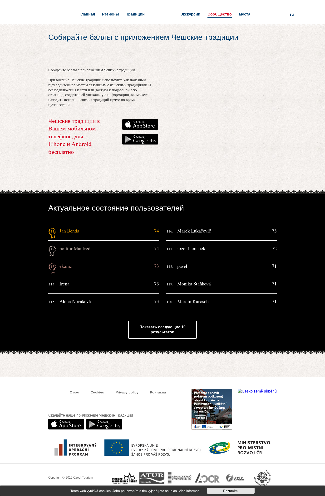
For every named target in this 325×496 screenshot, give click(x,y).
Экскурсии (190, 14)
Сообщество (219, 14)
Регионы (110, 14)
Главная (87, 14)
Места (244, 14)
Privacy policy (127, 392)
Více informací (189, 491)
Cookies (97, 392)
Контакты (158, 392)
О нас (74, 392)
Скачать (138, 122)
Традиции (135, 14)
